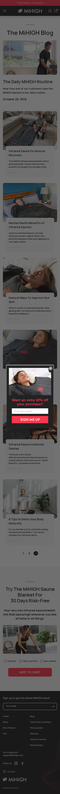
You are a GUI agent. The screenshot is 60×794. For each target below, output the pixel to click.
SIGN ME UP (30, 419)
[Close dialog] (50, 368)
